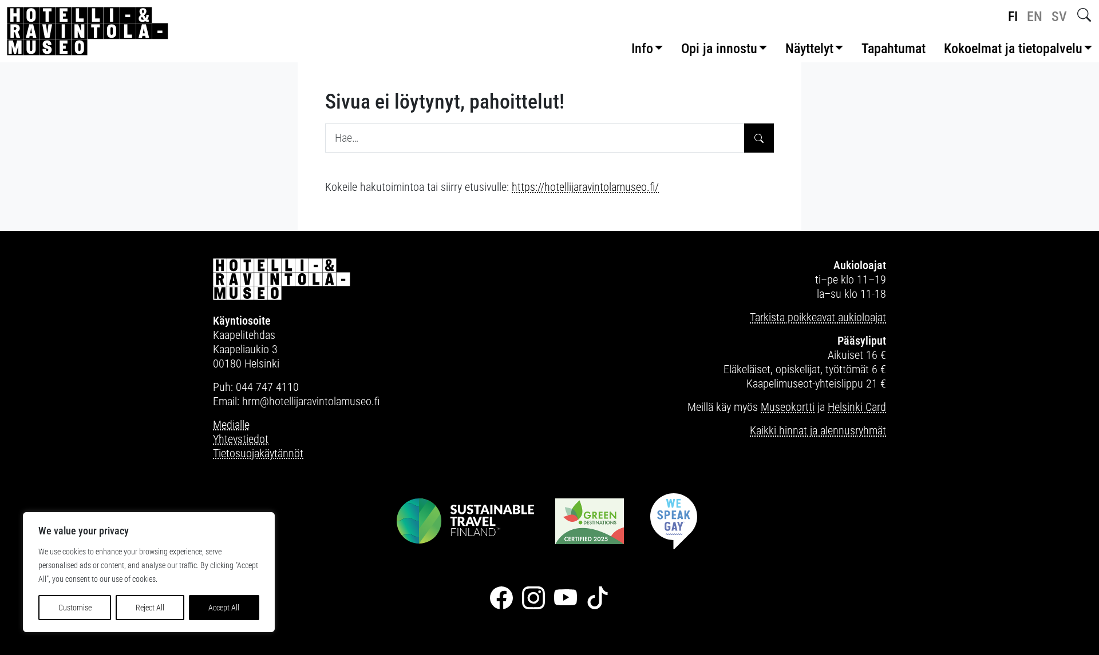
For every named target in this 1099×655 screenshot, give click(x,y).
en (1034, 17)
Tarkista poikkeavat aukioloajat (818, 317)
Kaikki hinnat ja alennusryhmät (818, 430)
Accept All (223, 607)
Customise (75, 607)
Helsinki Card (857, 407)
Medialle (231, 425)
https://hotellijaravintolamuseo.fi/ (585, 187)
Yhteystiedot (240, 439)
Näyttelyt (809, 48)
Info (642, 48)
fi (1013, 17)
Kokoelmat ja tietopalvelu (1013, 48)
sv (1059, 17)
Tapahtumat (893, 48)
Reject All (150, 607)
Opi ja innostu (719, 48)
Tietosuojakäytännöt (258, 453)
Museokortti (788, 407)
